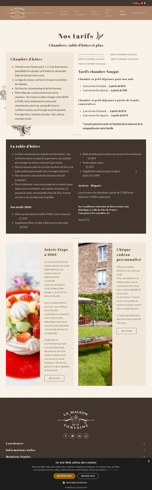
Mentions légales (18, 456)
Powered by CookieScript (76, 487)
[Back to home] (17, 13)
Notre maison (64, 13)
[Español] (136, 3)
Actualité (49, 13)
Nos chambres (79, 13)
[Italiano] (142, 3)
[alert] (76, 474)
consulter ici (103, 213)
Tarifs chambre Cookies (91, 59)
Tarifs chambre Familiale (92, 64)
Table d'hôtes (95, 13)
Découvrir (54, 378)
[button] (76, 482)
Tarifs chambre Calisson (123, 54)
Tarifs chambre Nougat (91, 54)
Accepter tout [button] (64, 476)
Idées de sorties (110, 13)
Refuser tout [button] (88, 476)
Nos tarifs (123, 13)
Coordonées (15, 443)
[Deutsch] (139, 3)
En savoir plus (113, 470)
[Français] (144, 3)
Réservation (139, 13)
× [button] (149, 461)
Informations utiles (20, 450)
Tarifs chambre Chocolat (124, 59)
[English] (134, 3)
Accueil (33, 13)
